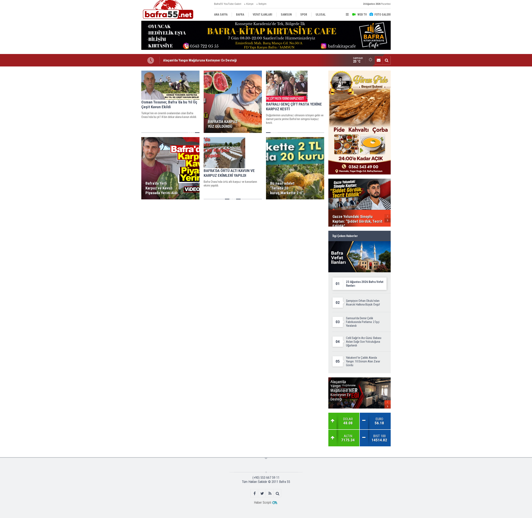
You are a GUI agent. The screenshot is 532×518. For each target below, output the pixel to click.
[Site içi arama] (386, 60)
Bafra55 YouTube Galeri (227, 3)
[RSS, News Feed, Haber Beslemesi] (270, 493)
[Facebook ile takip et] (254, 493)
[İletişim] (379, 60)
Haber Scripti (262, 502)
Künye (250, 3)
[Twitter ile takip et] (262, 493)
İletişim (262, 3)
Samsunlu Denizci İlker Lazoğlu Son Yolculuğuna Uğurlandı (205, 60)
